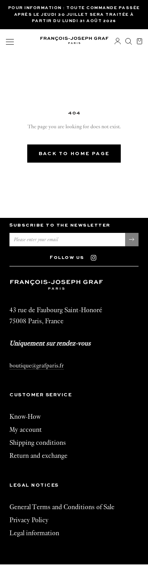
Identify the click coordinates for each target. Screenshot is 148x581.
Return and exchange (38, 456)
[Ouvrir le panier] (139, 41)
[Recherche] (128, 41)
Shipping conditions (37, 443)
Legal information (34, 533)
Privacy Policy (29, 520)
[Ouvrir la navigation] (10, 42)
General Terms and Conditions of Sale (61, 507)
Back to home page (74, 154)
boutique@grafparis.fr (36, 365)
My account (25, 429)
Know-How (25, 416)
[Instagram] (97, 257)
